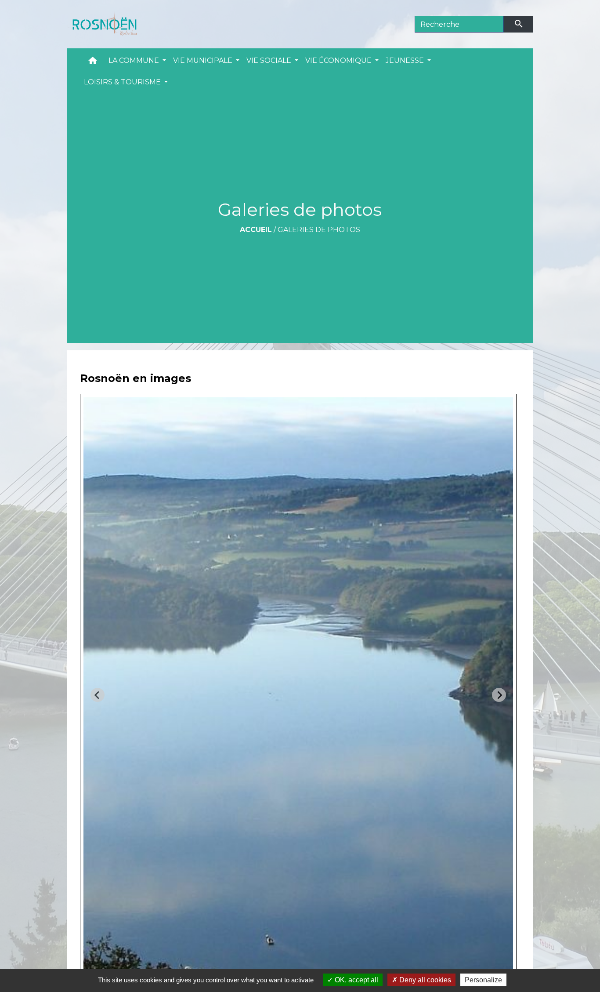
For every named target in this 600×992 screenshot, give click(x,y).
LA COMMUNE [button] (134, 60)
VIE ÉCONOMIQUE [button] (339, 60)
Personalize (483, 980)
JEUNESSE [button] (406, 60)
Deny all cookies (424, 980)
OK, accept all (355, 980)
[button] (92, 62)
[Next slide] (499, 695)
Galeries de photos (319, 229)
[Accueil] (102, 24)
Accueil (256, 229)
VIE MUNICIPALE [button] (203, 60)
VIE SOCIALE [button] (269, 60)
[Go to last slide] (97, 695)
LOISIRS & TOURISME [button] (123, 82)
